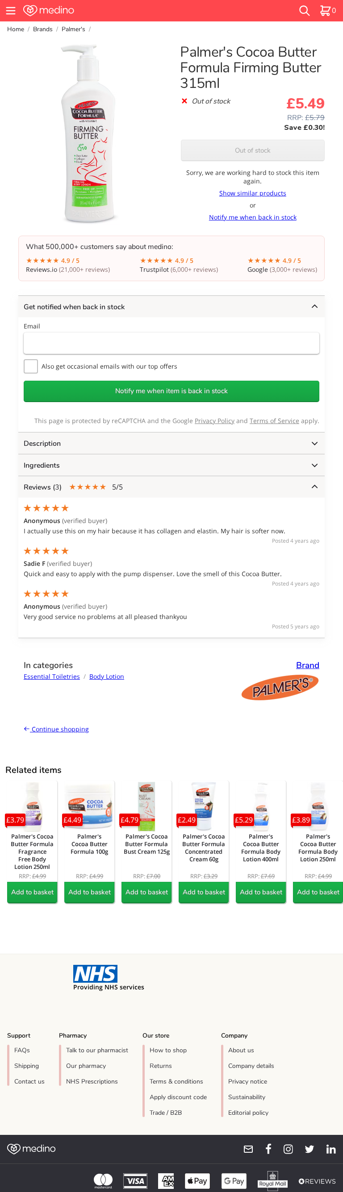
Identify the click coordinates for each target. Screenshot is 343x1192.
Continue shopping (59, 729)
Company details (251, 1066)
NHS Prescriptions (92, 1081)
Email (32, 326)
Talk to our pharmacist (97, 1050)
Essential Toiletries (52, 676)
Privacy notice (247, 1081)
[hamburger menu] (10, 10)
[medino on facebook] (263, 1149)
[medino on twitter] (305, 1149)
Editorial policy (248, 1113)
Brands (43, 29)
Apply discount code (178, 1097)
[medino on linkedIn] (327, 1149)
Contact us (29, 1081)
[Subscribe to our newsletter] (245, 1149)
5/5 (73, 487)
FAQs (22, 1050)
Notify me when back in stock (253, 217)
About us (241, 1050)
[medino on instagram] (284, 1149)
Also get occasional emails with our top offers (109, 366)
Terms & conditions (176, 1081)
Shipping (26, 1066)
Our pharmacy (86, 1066)
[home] (104, 10)
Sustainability (246, 1097)
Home (15, 29)
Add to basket (32, 892)
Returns (161, 1066)
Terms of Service (274, 420)
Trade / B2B (166, 1113)
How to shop (168, 1050)
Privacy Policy (214, 420)
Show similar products (252, 193)
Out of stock (253, 150)
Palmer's (73, 29)
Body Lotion (106, 676)
